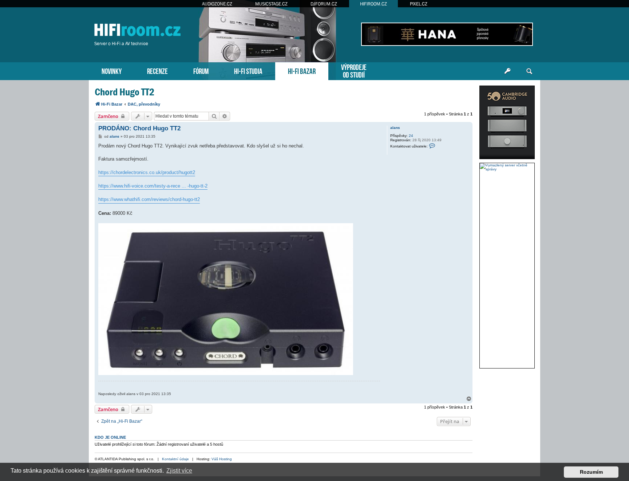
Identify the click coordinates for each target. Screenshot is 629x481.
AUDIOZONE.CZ (217, 4)
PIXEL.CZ (418, 4)
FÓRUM (201, 70)
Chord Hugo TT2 (124, 92)
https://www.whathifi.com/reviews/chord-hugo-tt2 (149, 199)
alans (395, 128)
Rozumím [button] (591, 472)
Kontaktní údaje (175, 459)
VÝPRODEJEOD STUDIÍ (354, 70)
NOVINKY (112, 70)
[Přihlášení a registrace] (507, 71)
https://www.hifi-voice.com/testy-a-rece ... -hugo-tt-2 (152, 186)
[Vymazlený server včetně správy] (507, 167)
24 (411, 136)
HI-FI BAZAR (302, 70)
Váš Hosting (221, 459)
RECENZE (157, 70)
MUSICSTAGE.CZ (271, 4)
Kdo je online (110, 437)
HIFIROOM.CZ (373, 4)
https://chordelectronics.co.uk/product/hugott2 (146, 172)
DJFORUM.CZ (323, 4)
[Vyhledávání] (529, 71)
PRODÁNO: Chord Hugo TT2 (139, 128)
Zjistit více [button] (179, 471)
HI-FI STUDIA (248, 70)
